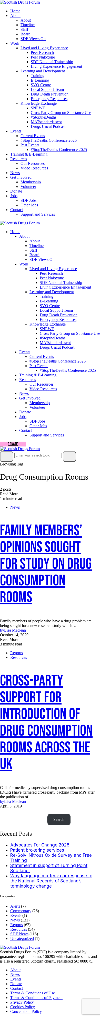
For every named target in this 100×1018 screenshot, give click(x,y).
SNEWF (38, 108)
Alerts (15, 906)
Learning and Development (43, 71)
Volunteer (28, 186)
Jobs (13, 196)
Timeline (28, 25)
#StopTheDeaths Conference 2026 (49, 140)
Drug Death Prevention (49, 94)
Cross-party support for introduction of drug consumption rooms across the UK (46, 723)
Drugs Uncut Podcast (48, 126)
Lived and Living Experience (44, 48)
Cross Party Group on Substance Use (61, 112)
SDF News (19, 934)
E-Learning (40, 80)
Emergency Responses (49, 99)
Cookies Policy (22, 1007)
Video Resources (34, 168)
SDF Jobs (28, 200)
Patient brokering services (38, 850)
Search (7, 811)
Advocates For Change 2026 (39, 845)
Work (14, 43)
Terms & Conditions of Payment (36, 997)
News (15, 172)
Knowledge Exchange (39, 103)
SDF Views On (33, 38)
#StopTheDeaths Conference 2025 (59, 149)
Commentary (20, 911)
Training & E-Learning (28, 154)
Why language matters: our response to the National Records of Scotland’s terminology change (51, 881)
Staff (24, 29)
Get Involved (21, 177)
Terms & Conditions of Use (32, 993)
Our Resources (33, 163)
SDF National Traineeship (52, 62)
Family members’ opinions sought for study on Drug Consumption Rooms (46, 564)
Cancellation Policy (26, 1011)
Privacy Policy (22, 1002)
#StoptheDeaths (43, 117)
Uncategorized (22, 938)
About (15, 15)
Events (15, 131)
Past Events (30, 145)
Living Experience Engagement (56, 66)
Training (37, 75)
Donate (16, 191)
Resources (18, 159)
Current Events (33, 136)
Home (15, 11)
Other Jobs (29, 205)
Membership (31, 182)
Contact (16, 209)
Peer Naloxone (43, 57)
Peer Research (42, 52)
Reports (16, 653)
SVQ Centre (41, 85)
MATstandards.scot (46, 122)
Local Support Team (47, 89)
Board (26, 34)
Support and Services (38, 214)
